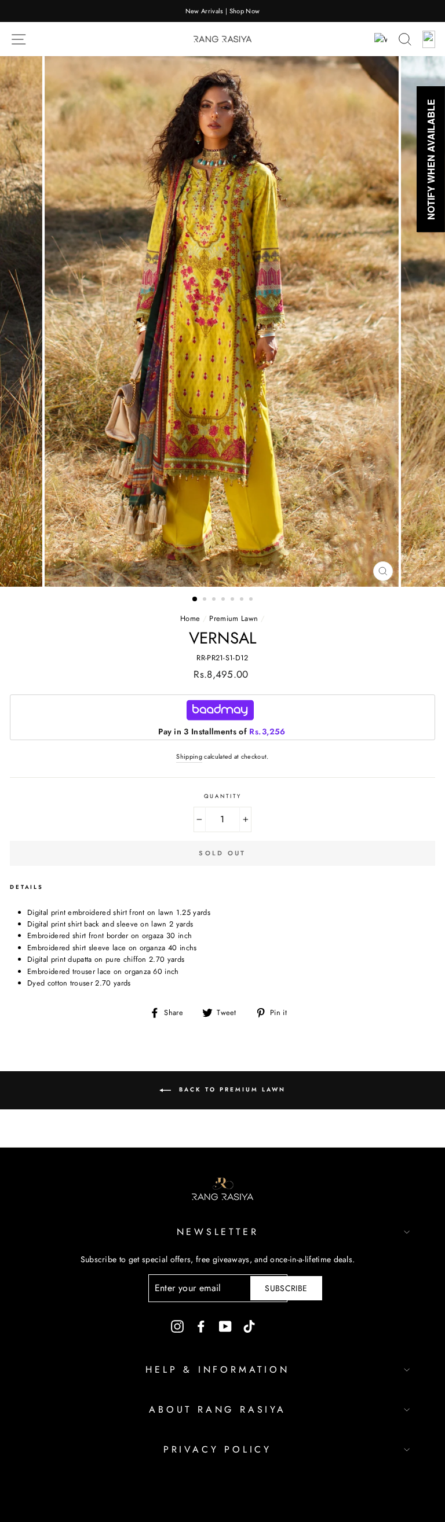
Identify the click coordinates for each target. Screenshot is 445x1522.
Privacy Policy (217, 1449)
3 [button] (215, 600)
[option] (222, 11)
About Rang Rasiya (217, 1409)
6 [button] (243, 600)
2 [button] (206, 600)
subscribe (286, 1288)
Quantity (223, 796)
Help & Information (217, 1369)
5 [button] (233, 600)
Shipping (189, 756)
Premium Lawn (233, 618)
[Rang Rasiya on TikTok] (249, 1326)
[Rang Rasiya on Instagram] (177, 1326)
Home (190, 618)
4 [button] (224, 600)
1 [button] (195, 599)
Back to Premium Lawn (231, 1089)
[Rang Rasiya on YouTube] (225, 1326)
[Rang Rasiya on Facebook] (201, 1326)
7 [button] (252, 600)
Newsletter (218, 1231)
